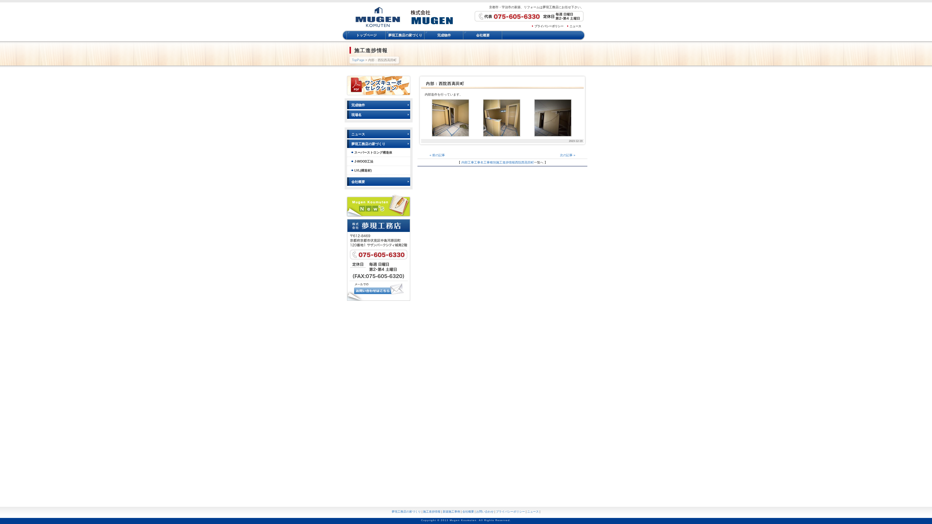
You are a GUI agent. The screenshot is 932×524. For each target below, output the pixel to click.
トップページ (366, 35)
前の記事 (437, 155)
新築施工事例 (451, 511)
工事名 (478, 162)
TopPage (358, 60)
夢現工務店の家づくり (405, 35)
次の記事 (567, 155)
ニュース (575, 26)
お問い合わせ (485, 511)
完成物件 (444, 35)
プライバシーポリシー (549, 26)
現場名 (356, 115)
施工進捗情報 (505, 162)
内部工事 (467, 162)
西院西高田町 (524, 162)
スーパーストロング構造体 (373, 152)
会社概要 (483, 35)
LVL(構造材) (363, 170)
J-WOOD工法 (363, 161)
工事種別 (489, 162)
